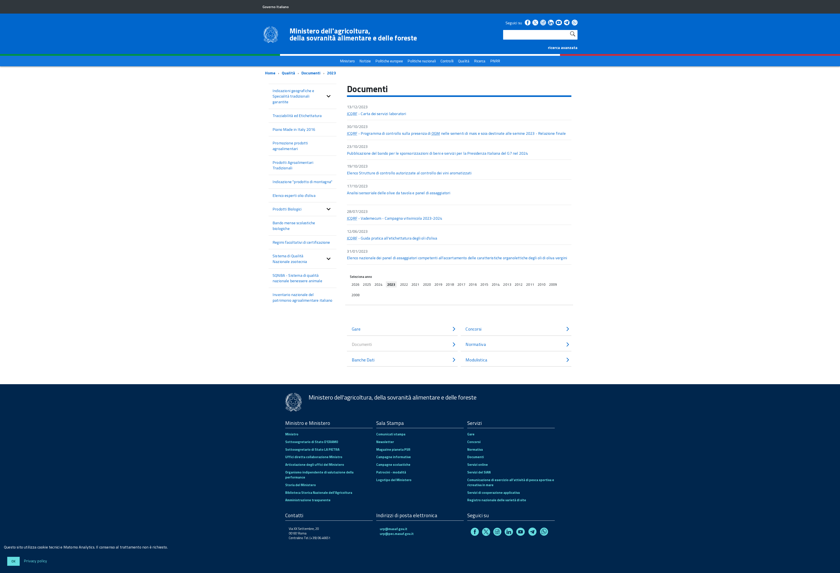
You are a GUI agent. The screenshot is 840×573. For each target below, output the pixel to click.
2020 (427, 284)
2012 (519, 284)
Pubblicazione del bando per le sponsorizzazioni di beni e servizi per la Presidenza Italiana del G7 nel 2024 (437, 153)
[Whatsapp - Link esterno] (575, 23)
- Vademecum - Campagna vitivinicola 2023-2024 (394, 218)
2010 (542, 284)
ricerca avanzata (563, 48)
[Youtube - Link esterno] (559, 23)
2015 (484, 284)
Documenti (311, 73)
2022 (404, 284)
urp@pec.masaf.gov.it (397, 533)
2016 (473, 284)
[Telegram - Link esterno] (567, 23)
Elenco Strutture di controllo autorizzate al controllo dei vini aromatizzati (409, 173)
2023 (331, 73)
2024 (378, 284)
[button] (328, 96)
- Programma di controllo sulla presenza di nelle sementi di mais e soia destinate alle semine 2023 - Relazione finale (456, 133)
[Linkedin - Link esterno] (551, 23)
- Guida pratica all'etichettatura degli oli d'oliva (392, 238)
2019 (438, 284)
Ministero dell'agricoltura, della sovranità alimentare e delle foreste (353, 34)
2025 (367, 284)
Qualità (288, 73)
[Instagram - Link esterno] (543, 23)
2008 (355, 295)
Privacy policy (35, 561)
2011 (530, 284)
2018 (450, 284)
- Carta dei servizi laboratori (376, 114)
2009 (553, 284)
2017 (461, 284)
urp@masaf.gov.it (393, 528)
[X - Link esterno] (535, 23)
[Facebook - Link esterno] (527, 23)
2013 (507, 284)
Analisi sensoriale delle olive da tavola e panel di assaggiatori (398, 193)
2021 (415, 284)
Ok (13, 561)
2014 (496, 284)
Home (270, 73)
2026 (355, 284)
